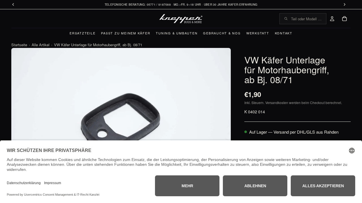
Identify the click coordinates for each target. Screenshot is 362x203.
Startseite (19, 44)
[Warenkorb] (344, 18)
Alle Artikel (40, 44)
